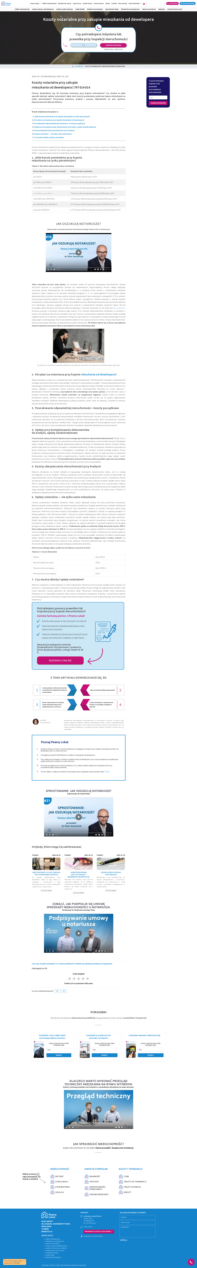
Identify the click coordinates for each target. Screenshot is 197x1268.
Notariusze (79, 66)
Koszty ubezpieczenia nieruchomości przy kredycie (54, 130)
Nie (64, 991)
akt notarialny (119, 308)
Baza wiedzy (122, 3)
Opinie (107, 3)
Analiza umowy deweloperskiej (56, 1246)
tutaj (107, 772)
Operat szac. (77, 3)
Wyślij (59, 1055)
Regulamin (46, 1226)
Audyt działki (80, 9)
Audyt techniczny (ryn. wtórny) (56, 1248)
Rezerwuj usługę (188, 3)
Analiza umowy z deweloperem (43, 9)
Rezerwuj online (60, 660)
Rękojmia (161, 9)
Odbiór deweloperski (49, 3)
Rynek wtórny (87, 3)
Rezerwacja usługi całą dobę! (99, 1231)
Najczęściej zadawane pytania (56, 1224)
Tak (57, 991)
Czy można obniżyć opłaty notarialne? (49, 137)
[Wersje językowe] (145, 3)
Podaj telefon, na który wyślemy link (59, 1044)
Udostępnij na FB (39, 968)
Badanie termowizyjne (95, 9)
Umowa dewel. (99, 3)
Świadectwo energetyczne (130, 9)
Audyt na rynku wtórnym (64, 9)
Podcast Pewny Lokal (174, 9)
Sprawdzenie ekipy (111, 9)
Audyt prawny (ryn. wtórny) (55, 1250)
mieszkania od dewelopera (98, 375)
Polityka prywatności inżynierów (75, 1265)
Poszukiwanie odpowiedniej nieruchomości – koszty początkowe (59, 123)
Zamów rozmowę (113, 45)
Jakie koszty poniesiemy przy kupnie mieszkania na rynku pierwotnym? (62, 116)
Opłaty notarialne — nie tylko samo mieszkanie (53, 134)
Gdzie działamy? (134, 3)
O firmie (45, 1229)
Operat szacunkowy (149, 9)
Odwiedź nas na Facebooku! (93, 1236)
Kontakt (114, 3)
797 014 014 (174, 3)
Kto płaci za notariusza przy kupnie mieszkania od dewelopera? (59, 120)
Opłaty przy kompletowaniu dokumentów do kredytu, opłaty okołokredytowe (65, 127)
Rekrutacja (47, 1231)
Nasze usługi (34, 3)
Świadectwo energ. (64, 3)
